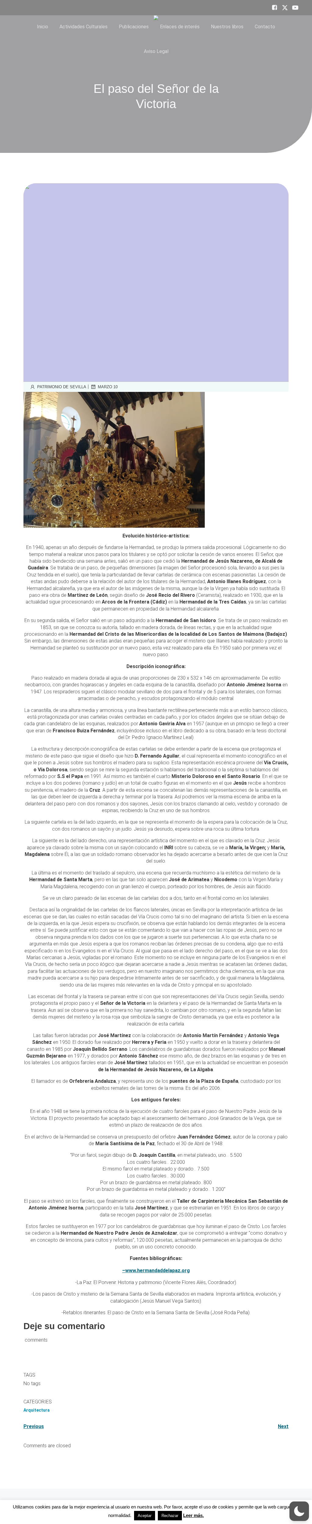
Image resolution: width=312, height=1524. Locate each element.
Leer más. (193, 1515)
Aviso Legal (156, 51)
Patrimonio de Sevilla (61, 387)
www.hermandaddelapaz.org (157, 1270)
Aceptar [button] (144, 1515)
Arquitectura (36, 1410)
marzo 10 (108, 387)
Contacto (265, 27)
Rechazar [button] (169, 1515)
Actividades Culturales (83, 27)
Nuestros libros (227, 27)
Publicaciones (134, 27)
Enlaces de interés (180, 27)
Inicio (42, 27)
